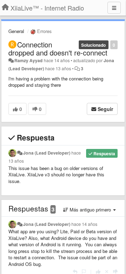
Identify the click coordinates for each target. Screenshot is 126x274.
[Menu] (114, 8)
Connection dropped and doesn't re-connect (57, 48)
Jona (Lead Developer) (46, 153)
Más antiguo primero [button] (90, 209)
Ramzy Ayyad (28, 60)
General (16, 31)
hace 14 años (84, 224)
